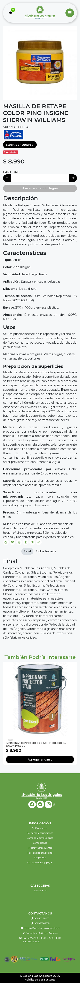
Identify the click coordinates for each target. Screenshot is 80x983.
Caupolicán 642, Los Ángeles (41, 933)
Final (27, 551)
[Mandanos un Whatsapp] (54, 804)
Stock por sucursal (20, 145)
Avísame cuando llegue (40, 188)
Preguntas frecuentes (40, 847)
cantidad (11, 172)
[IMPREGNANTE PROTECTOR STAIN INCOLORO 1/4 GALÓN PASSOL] (40, 699)
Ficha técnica (46, 551)
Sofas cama (40, 890)
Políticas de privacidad (40, 852)
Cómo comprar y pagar (40, 862)
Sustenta (50, 979)
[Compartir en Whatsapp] (39, 542)
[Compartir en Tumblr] (26, 542)
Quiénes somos (40, 828)
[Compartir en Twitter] (12, 542)
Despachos (40, 857)
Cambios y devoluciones (40, 837)
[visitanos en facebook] (32, 804)
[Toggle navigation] (69, 12)
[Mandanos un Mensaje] (40, 804)
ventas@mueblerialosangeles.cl (41, 928)
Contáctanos (40, 842)
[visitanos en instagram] (48, 804)
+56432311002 (41, 918)
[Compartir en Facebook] (6, 542)
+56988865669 (41, 923)
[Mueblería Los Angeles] (40, 13)
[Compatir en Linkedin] (32, 542)
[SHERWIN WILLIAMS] (13, 134)
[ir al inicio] (41, 790)
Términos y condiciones (40, 833)
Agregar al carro (40, 759)
